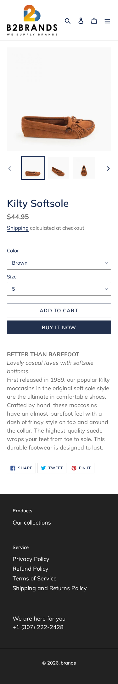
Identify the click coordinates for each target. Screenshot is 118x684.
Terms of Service (35, 578)
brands (68, 663)
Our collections (32, 522)
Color (13, 250)
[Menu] (107, 20)
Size (12, 276)
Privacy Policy (31, 559)
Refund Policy (30, 568)
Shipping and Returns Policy (50, 588)
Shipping (18, 227)
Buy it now (59, 327)
